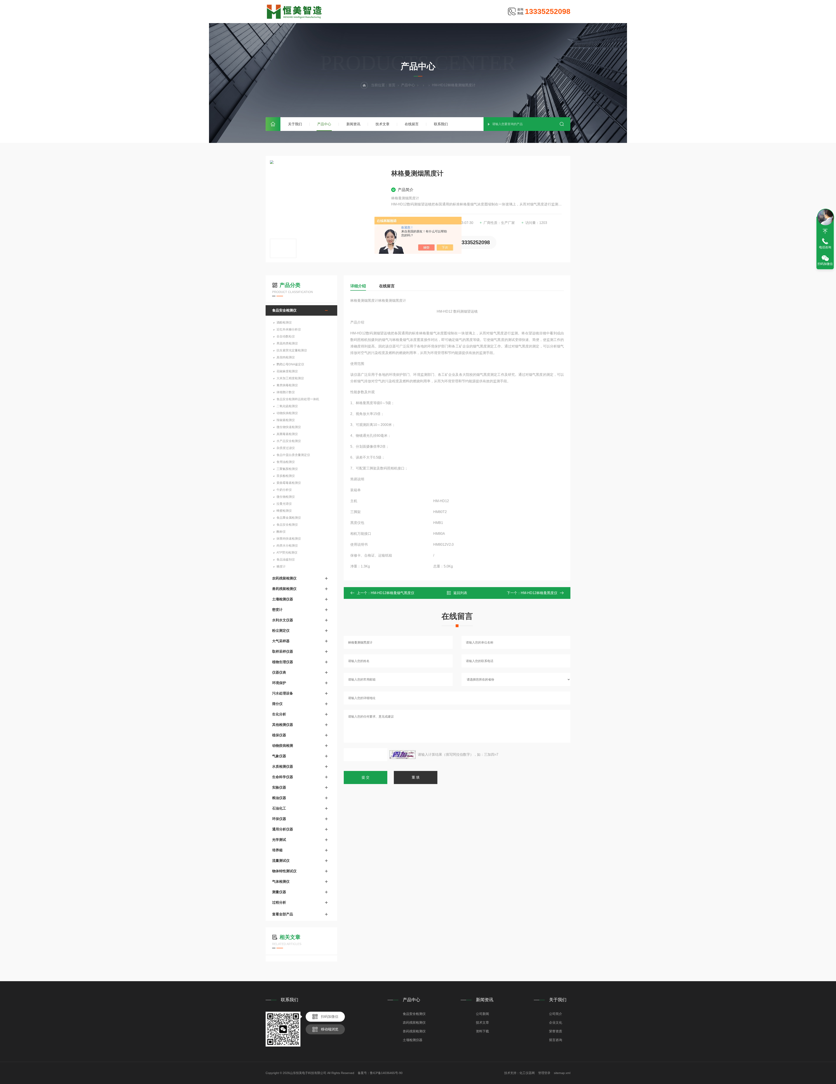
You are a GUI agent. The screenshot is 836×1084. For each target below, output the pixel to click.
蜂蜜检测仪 (284, 510)
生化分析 (279, 714)
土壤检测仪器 (282, 599)
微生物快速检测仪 (288, 427)
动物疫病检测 (282, 745)
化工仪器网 (527, 1073)
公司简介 (555, 1014)
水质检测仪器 (282, 766)
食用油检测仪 (285, 462)
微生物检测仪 (285, 496)
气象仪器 (279, 756)
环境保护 (279, 683)
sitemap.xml (562, 1073)
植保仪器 (279, 735)
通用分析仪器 (282, 829)
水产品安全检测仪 (288, 441)
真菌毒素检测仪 (287, 434)
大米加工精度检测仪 (290, 378)
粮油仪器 (279, 798)
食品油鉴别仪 (285, 559)
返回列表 (460, 593)
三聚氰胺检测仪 (287, 469)
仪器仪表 (279, 672)
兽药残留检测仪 (284, 589)
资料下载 (482, 1031)
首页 (273, 124)
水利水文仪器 (282, 620)
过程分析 (279, 902)
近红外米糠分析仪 (288, 329)
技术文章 (382, 124)
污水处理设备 (282, 693)
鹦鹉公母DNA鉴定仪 (290, 364)
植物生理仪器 (282, 662)
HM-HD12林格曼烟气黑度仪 (392, 593)
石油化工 (279, 808)
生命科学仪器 (282, 777)
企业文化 (555, 1022)
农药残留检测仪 (284, 578)
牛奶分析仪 (284, 489)
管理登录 (544, 1073)
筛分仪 (277, 704)
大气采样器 (281, 641)
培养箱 (277, 850)
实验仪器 (279, 787)
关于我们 (295, 124)
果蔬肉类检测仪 (287, 343)
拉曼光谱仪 (284, 503)
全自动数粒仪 (285, 336)
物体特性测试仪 (284, 871)
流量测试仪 (281, 860)
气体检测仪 (281, 881)
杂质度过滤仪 (285, 448)
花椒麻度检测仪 (287, 371)
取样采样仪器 (282, 651)
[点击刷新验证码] (402, 754)
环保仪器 (279, 819)
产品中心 (324, 124)
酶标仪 (281, 531)
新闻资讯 (353, 124)
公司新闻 (482, 1014)
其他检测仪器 (282, 725)
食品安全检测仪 (284, 310)
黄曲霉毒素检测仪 (288, 482)
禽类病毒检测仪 (287, 385)
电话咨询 (825, 247)
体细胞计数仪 (285, 392)
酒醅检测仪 (284, 322)
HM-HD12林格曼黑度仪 (539, 593)
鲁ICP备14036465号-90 (386, 1073)
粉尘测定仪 (281, 630)
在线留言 (412, 124)
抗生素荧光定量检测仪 (291, 350)
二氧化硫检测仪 (287, 406)
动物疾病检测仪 (287, 413)
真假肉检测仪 (285, 357)
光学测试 (279, 840)
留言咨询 (555, 1040)
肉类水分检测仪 (287, 545)
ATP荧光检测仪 (286, 552)
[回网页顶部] (825, 231)
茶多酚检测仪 (285, 476)
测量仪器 (279, 892)
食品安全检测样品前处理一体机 (297, 399)
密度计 (277, 609)
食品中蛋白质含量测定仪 (293, 455)
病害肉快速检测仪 (288, 538)
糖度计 (281, 566)
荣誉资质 (555, 1031)
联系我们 (441, 124)
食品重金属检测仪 (288, 517)
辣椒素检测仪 (285, 420)
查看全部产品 (282, 914)
